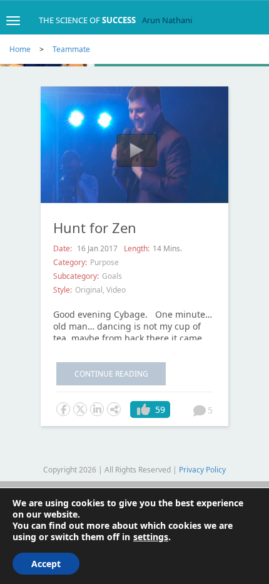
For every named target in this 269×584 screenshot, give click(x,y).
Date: (63, 248)
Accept (46, 564)
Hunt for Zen (94, 227)
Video (116, 289)
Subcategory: (76, 276)
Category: (70, 262)
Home (20, 49)
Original (89, 289)
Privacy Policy (202, 469)
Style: (62, 289)
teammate (71, 49)
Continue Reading (111, 373)
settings (150, 537)
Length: (137, 248)
